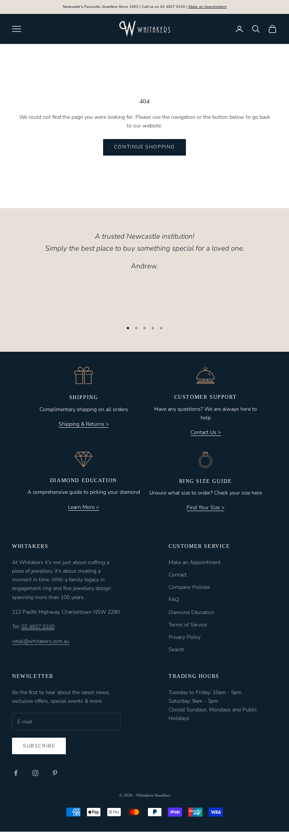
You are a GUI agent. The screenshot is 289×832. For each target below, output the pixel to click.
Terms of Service (188, 624)
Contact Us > (205, 432)
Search (176, 649)
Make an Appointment (208, 7)
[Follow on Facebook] (16, 773)
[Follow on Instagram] (35, 773)
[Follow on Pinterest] (55, 773)
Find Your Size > (205, 507)
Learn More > (83, 507)
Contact (178, 574)
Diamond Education (191, 612)
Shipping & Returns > (84, 424)
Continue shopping (144, 147)
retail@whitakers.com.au (40, 641)
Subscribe (39, 746)
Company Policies (189, 587)
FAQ (174, 599)
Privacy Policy (185, 637)
